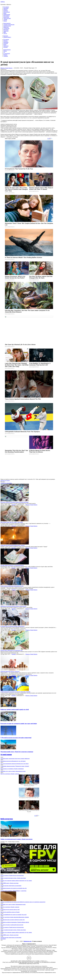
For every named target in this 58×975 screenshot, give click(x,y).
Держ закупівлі (7, 18)
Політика (5, 10)
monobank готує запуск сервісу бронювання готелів (13, 771)
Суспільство (6, 28)
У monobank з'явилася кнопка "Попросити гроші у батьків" (15, 766)
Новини (5, 54)
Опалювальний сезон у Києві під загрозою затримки (17, 751)
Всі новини (6, 6)
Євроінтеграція (7, 25)
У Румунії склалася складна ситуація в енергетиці (16, 737)
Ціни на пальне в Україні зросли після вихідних (12, 875)
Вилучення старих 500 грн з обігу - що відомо (12, 522)
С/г (4, 52)
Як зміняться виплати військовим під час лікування (13, 761)
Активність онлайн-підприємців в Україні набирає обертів (15, 922)
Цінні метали (6, 12)
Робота (5, 51)
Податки (5, 47)
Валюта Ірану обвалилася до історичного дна (11, 650)
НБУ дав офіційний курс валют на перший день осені (13, 914)
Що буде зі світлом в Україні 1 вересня (10, 773)
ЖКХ (4, 32)
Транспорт (5, 30)
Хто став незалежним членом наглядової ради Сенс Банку (15, 763)
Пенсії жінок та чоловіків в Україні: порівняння (12, 768)
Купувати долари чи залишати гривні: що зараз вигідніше (15, 502)
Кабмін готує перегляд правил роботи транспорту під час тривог (16, 880)
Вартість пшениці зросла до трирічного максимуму (23, 901)
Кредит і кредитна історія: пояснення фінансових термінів (15, 917)
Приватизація (6, 14)
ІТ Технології (6, 53)
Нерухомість (6, 15)
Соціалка (5, 56)
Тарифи (5, 19)
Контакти (5, 35)
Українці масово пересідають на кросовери (11, 885)
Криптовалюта (7, 23)
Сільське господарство (8, 24)
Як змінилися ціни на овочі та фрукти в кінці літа (13, 919)
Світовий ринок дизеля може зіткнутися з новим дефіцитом (15, 758)
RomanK (14, 504)
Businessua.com (27, 941)
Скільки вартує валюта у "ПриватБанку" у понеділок (13, 890)
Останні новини (6, 755)
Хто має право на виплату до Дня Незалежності (12, 565)
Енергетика (6, 17)
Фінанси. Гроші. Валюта (6, 68)
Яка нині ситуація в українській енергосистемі (12, 924)
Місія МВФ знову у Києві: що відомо (9, 883)
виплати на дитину (5, 480)
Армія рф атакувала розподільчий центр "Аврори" (13, 545)
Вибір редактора (7, 819)
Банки (4, 13)
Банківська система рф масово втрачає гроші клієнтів (13, 606)
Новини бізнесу (7, 37)
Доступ (5, 33)
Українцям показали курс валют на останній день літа (14, 888)
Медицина (5, 29)
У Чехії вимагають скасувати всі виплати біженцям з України (15, 691)
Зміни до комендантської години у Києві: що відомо (16, 839)
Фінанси (5, 9)
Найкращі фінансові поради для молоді (10, 671)
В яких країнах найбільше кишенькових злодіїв (12, 586)
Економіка (5, 8)
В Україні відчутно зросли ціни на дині (10, 909)
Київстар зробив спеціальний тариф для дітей (15, 709)
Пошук (5, 20)
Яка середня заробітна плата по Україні (10, 912)
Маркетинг (6, 27)
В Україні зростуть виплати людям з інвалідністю (12, 626)
